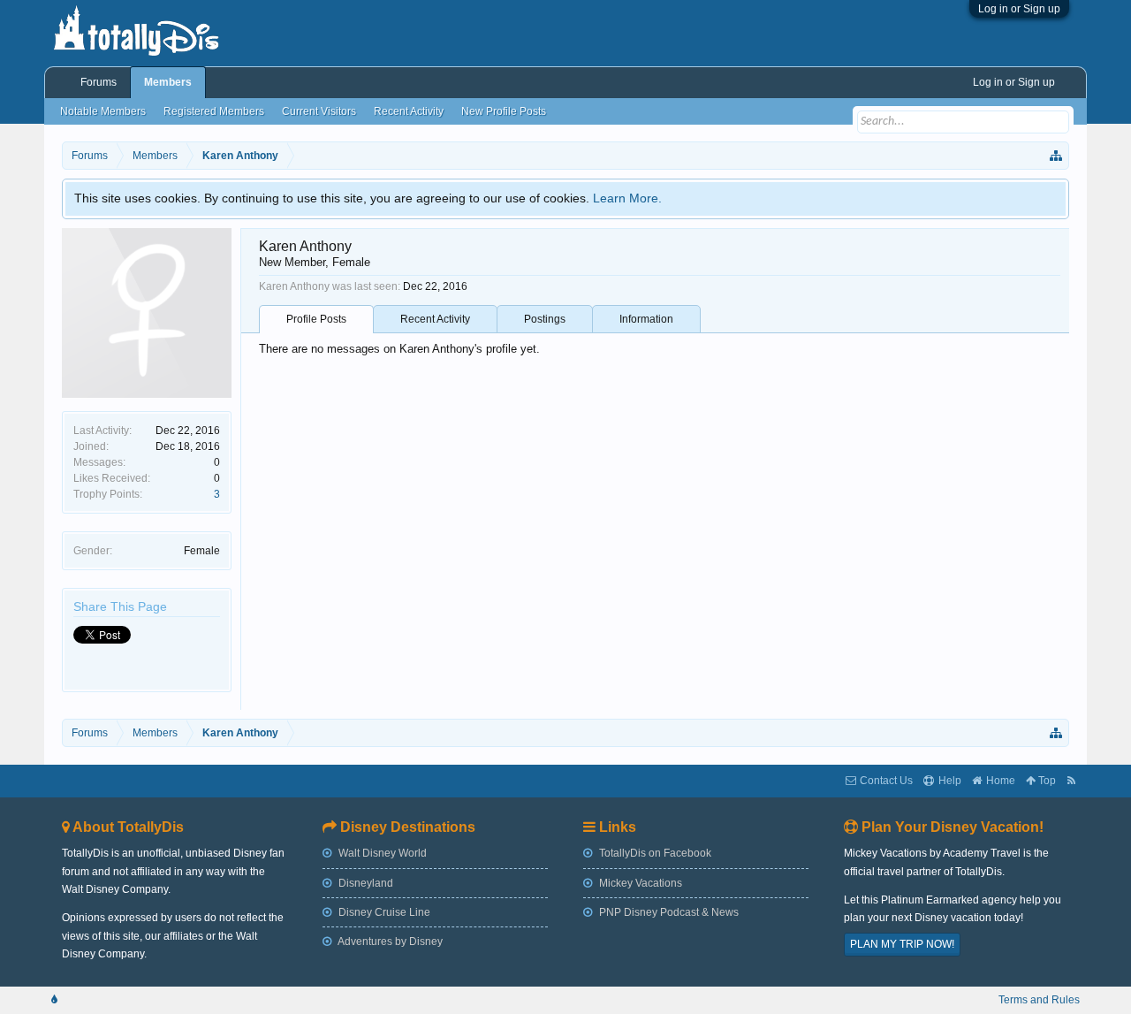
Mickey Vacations (639, 883)
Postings (545, 319)
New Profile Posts (503, 111)
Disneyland (364, 883)
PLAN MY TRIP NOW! (902, 944)
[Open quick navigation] (1057, 155)
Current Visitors (319, 111)
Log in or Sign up (1019, 9)
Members (168, 82)
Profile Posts (316, 319)
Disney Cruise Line (383, 912)
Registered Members (213, 111)
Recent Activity (435, 319)
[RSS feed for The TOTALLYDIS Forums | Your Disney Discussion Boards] (1071, 781)
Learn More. (627, 198)
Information (646, 319)
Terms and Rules (1039, 1000)
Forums (98, 82)
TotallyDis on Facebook (653, 853)
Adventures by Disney (389, 941)
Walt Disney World (381, 853)
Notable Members (103, 111)
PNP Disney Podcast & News (667, 912)
